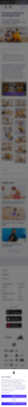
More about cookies (5, 392)
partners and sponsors (20, 388)
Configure (14, 399)
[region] (14, 388)
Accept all (14, 396)
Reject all (14, 403)
